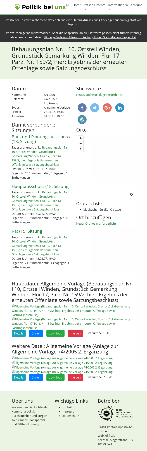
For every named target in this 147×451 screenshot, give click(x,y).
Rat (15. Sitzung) (27, 231)
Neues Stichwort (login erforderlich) (100, 95)
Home (77, 5)
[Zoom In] (80, 138)
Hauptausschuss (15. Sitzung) (41, 186)
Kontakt (67, 407)
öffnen (36, 333)
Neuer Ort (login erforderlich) (96, 224)
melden (75, 333)
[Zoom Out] (80, 143)
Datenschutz (70, 416)
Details (18, 333)
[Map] (105, 166)
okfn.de (110, 436)
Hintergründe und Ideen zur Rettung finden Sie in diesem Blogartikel (90, 37)
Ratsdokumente (94, 5)
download (55, 333)
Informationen (118, 5)
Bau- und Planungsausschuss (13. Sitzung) (41, 139)
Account (136, 5)
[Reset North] (80, 149)
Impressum (69, 411)
